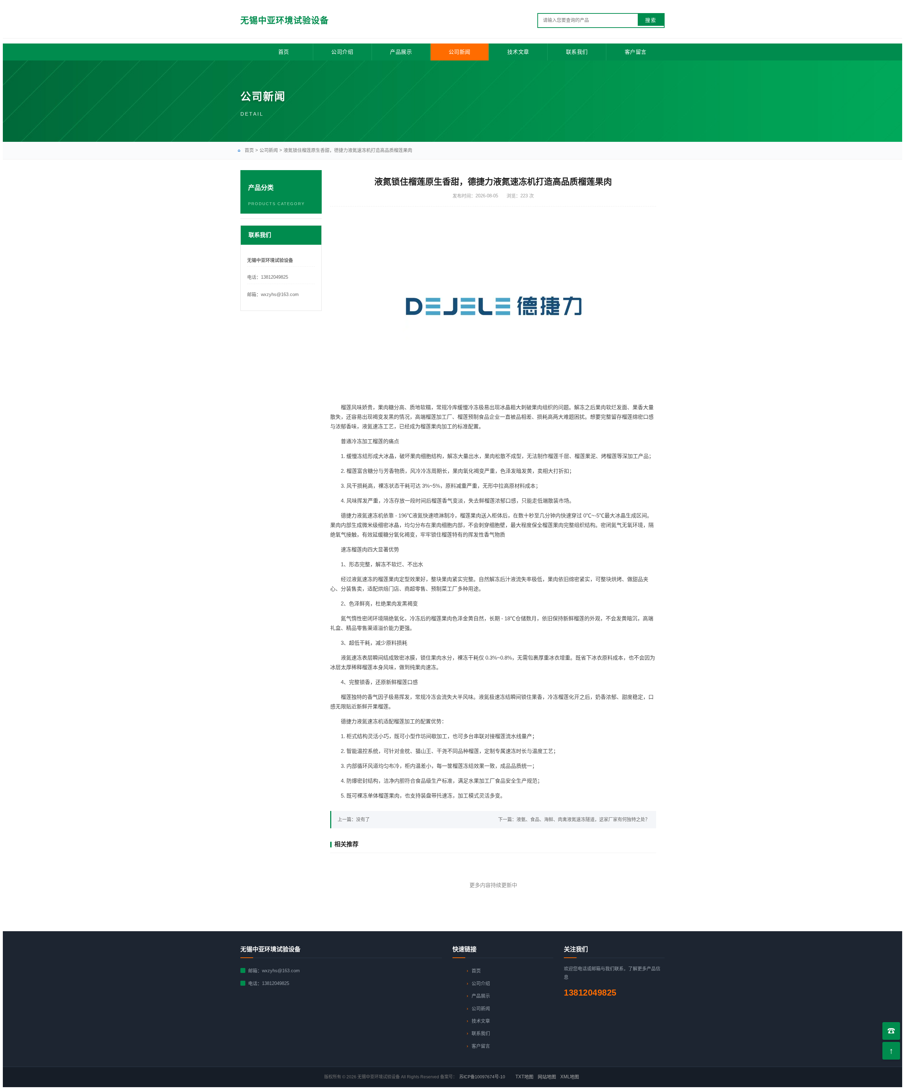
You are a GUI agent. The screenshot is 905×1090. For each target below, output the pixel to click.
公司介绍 (342, 52)
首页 (283, 52)
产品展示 (401, 52)
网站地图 (547, 1076)
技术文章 (518, 52)
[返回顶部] (891, 1051)
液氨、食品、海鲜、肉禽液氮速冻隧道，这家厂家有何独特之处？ (583, 819)
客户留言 (636, 52)
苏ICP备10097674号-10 (482, 1076)
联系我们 (577, 52)
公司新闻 (460, 52)
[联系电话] (891, 1031)
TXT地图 (524, 1076)
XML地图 (569, 1076)
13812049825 (275, 983)
